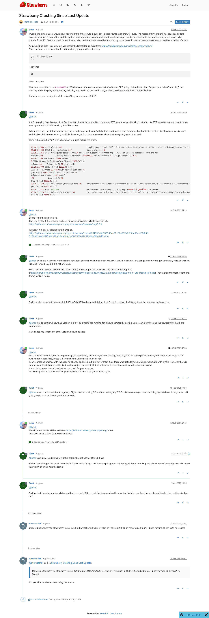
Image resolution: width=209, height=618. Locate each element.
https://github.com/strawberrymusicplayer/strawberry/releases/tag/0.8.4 (65, 224)
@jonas (40, 112)
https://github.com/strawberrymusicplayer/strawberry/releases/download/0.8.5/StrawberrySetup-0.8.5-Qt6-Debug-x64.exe (92, 272)
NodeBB (104, 613)
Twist (31, 112)
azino (33, 599)
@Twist (40, 30)
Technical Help (30, 21)
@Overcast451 (50, 559)
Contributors (116, 613)
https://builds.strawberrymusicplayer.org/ (86, 430)
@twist (32, 214)
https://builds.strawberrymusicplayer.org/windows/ (126, 46)
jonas (31, 29)
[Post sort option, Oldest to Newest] (171, 22)
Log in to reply (182, 22)
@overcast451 (36, 562)
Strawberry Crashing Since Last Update (71, 562)
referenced (42, 599)
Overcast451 (35, 524)
